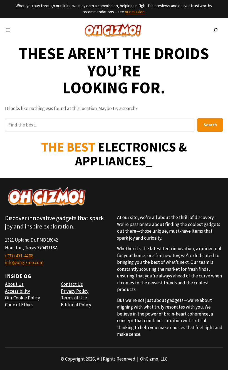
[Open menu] (8, 30)
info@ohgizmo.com (24, 262)
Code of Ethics (19, 305)
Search (210, 124)
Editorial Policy (76, 305)
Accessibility (17, 291)
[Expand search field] (215, 30)
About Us (14, 284)
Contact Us (72, 284)
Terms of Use (74, 298)
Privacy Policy (74, 291)
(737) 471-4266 (19, 256)
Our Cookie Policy (22, 298)
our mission (135, 11)
